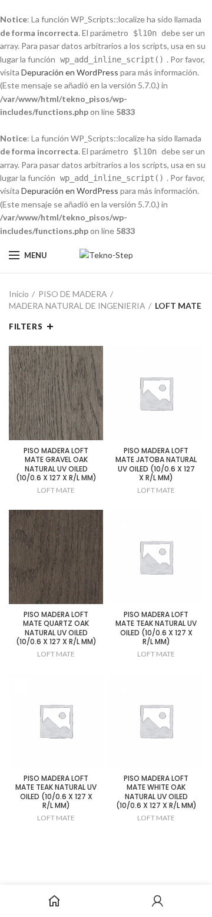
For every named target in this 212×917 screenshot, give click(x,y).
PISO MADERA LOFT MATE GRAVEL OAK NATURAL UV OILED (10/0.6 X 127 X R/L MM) (56, 464)
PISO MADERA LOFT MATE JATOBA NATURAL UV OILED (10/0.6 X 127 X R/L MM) (156, 464)
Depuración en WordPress (69, 72)
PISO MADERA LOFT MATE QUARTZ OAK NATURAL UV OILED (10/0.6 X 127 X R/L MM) (56, 628)
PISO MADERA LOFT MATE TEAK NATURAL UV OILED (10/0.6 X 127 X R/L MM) (156, 628)
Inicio (19, 294)
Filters (25, 326)
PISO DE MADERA (72, 294)
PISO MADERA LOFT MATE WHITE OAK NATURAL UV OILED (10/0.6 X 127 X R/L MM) (156, 792)
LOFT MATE (56, 490)
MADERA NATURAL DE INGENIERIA (77, 306)
